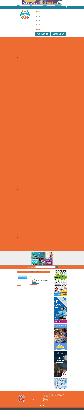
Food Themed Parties (23, 145)
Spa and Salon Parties (23, 159)
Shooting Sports (22, 225)
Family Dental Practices (23, 117)
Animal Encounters (22, 70)
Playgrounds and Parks (23, 92)
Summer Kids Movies (23, 248)
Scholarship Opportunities (23, 52)
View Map (31, 284)
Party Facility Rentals (23, 152)
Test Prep (21, 53)
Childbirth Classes (22, 112)
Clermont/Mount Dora (58, 5)
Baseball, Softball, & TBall (23, 207)
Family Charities (22, 59)
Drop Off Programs (22, 41)
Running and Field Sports (23, 223)
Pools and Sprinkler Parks (23, 93)
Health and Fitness (22, 216)
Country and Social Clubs (23, 74)
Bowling (21, 73)
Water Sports (21, 235)
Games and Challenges (23, 81)
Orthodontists (22, 123)
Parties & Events (20, 131)
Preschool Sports (22, 221)
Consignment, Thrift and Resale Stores (25, 194)
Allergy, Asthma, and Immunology (24, 108)
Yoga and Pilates (22, 236)
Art (20, 165)
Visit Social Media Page (35, 283)
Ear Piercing (21, 195)
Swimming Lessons (22, 232)
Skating (21, 98)
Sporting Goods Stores (23, 203)
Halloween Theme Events (23, 244)
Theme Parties (22, 162)
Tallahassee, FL (45, 400)
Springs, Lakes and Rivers (23, 101)
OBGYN (21, 122)
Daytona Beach (45, 5)
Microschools (22, 46)
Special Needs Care (22, 128)
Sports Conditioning (22, 229)
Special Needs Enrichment (23, 183)
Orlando (31, 5)
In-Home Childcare (22, 45)
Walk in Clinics (22, 130)
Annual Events (22, 238)
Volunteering (21, 188)
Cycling (21, 212)
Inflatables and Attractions (23, 148)
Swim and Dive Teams (23, 231)
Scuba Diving (22, 224)
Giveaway (33, 7)
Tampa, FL (44, 398)
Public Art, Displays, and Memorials (25, 94)
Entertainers (21, 143)
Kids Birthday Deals (22, 149)
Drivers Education (22, 173)
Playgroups (21, 64)
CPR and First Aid (22, 114)
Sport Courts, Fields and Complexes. (25, 100)
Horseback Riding (22, 218)
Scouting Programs (22, 182)
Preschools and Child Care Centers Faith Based (26, 47)
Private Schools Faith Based (24, 49)
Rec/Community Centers (23, 95)
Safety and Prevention (23, 181)
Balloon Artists (22, 134)
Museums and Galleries (23, 90)
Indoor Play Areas (22, 86)
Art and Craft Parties (23, 133)
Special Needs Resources (23, 66)
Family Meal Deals (22, 196)
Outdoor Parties (22, 151)
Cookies (21, 141)
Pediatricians (21, 127)
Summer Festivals (22, 247)
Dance (21, 171)
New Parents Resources (23, 63)
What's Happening (20, 237)
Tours (20, 103)
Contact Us (32, 399)
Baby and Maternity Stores (23, 190)
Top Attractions (22, 102)
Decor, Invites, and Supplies (24, 142)
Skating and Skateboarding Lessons (25, 226)
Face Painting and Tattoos (23, 144)
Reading (21, 51)
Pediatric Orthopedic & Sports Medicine (25, 125)
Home (18, 7)
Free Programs (22, 175)
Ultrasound (21, 129)
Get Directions (35, 284)
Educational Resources (23, 42)
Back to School (22, 239)
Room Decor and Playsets (23, 201)
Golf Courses (22, 83)
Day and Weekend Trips (23, 75)
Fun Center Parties (22, 146)
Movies (21, 89)
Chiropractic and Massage (23, 113)
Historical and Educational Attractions (25, 84)
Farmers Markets (22, 197)
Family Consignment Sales (23, 241)
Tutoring (21, 54)
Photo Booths (22, 156)
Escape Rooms (22, 77)
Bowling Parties (22, 135)
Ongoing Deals (22, 245)
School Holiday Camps (23, 38)
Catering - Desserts (22, 137)
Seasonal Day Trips (22, 246)
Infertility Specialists (22, 120)
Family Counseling (22, 116)
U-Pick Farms (22, 250)
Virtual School (22, 55)
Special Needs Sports (23, 227)
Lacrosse (21, 219)
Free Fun (21, 80)
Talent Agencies (22, 67)
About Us (32, 398)
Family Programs (22, 174)
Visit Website (34, 282)
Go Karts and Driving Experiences (24, 82)
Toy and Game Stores (23, 205)
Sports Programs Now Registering (24, 230)
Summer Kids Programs (23, 185)
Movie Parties (22, 150)
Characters (21, 138)
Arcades (21, 71)
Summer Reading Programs (24, 186)
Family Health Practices (23, 118)
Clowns (21, 139)
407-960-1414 (34, 281)
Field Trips (21, 78)
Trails (20, 104)
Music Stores (21, 200)
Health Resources (20, 107)
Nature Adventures (22, 91)
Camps (19, 37)
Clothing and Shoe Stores (23, 192)
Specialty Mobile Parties (23, 160)
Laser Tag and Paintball (23, 87)
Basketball (21, 208)
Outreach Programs (22, 179)
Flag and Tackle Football (23, 213)
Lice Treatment (22, 121)
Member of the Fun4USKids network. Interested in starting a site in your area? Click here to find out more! (48, 395)
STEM (21, 184)
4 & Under (21, 164)
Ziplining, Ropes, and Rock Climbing (25, 106)
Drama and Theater (22, 172)
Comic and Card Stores (23, 193)
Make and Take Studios (23, 88)
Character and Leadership (23, 167)
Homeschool (21, 44)
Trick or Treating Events (23, 249)
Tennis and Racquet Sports (23, 233)
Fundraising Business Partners (24, 61)
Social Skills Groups (22, 65)
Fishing (21, 79)
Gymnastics (21, 215)
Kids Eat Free (22, 199)
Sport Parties (21, 161)
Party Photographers (23, 153)
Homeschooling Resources (23, 62)
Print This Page (19, 285)
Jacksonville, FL (45, 399)
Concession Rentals (22, 140)
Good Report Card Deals (23, 243)
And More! (44, 401)
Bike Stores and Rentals (23, 191)
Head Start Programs (23, 43)
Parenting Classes (22, 180)
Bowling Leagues (22, 209)
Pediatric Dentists (22, 124)
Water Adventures (22, 105)
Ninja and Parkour (22, 220)
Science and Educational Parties (24, 158)
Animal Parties (22, 132)
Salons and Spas (22, 97)
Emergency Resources (23, 58)
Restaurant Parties (22, 157)
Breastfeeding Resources (23, 111)
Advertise (28, 7)
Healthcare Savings (22, 119)
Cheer (21, 210)
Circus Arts (21, 168)
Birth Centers (22, 109)
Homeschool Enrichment (23, 176)
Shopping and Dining (21, 189)
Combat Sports (22, 211)
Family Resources (20, 57)
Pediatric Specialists (22, 126)
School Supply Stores (23, 202)
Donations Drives (22, 240)
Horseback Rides (22, 85)
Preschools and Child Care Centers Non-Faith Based (27, 48)
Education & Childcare (21, 39)
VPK (20, 56)
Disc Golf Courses (22, 76)
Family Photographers (23, 60)
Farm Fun (21, 242)
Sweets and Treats (22, 204)
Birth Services (22, 110)
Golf (20, 214)
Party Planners (22, 154)
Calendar (21, 7)
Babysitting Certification (23, 166)
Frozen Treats (22, 198)
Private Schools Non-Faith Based (24, 50)
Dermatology (21, 115)
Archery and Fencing (23, 206)
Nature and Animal (22, 178)
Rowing (21, 222)
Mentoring (21, 177)
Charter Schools (22, 40)
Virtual (21, 187)
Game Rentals (22, 147)
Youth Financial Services (23, 68)
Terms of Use (32, 395)
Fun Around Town (20, 69)
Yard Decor (21, 163)
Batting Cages (22, 72)
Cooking (21, 170)
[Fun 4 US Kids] (25, 14)
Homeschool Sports (22, 217)
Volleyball (21, 234)
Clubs (20, 169)
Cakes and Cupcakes (23, 136)
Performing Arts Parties (23, 155)
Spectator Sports (22, 99)
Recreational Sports (22, 96)
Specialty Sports (22, 228)
